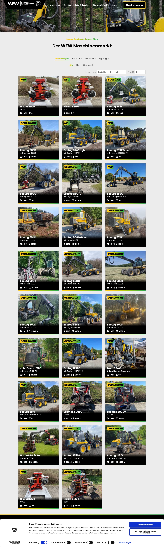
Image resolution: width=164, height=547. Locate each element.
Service (67, 5)
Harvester (77, 58)
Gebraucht (88, 65)
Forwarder (90, 58)
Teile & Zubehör (82, 5)
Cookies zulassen (145, 525)
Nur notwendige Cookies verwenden (145, 532)
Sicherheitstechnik (101, 5)
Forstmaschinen (53, 5)
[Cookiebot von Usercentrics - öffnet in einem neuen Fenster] (14, 542)
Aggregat (104, 58)
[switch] (67, 542)
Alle (71, 65)
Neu (78, 65)
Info (115, 5)
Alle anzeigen (62, 58)
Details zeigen (125, 542)
